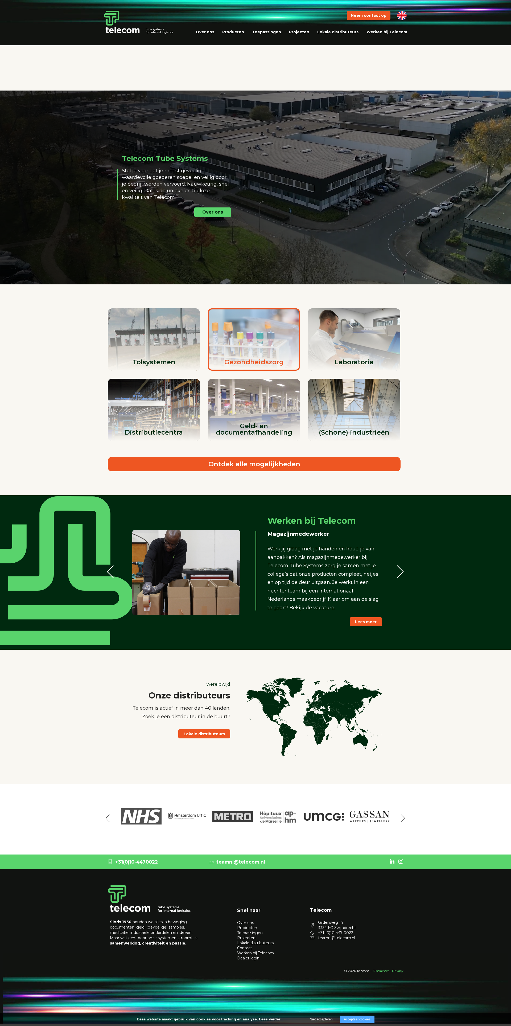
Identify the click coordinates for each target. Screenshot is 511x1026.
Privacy (397, 971)
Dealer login (248, 958)
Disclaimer (381, 971)
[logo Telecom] (149, 898)
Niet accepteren (321, 1019)
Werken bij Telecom (386, 32)
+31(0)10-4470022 (136, 862)
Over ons (205, 32)
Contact (244, 948)
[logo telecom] (139, 21)
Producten (233, 32)
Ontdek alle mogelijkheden (254, 464)
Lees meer (366, 617)
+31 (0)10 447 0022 (335, 932)
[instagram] (400, 861)
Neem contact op (368, 15)
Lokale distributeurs (337, 32)
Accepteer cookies (357, 1019)
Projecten (299, 32)
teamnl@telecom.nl (240, 862)
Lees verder (269, 1019)
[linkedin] (392, 861)
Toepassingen (266, 32)
